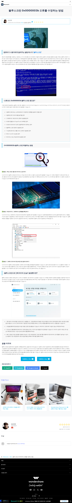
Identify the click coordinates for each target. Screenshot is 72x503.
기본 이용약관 (22, 498)
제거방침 (51, 498)
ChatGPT (8, 368)
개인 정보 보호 (28, 498)
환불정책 (46, 498)
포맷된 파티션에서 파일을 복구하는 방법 (11, 408)
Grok (45, 368)
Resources (5, 456)
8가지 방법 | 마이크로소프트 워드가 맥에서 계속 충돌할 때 (36, 408)
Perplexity (20, 368)
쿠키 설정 (34, 498)
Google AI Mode (33, 368)
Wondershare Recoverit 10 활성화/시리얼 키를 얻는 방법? (59, 408)
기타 (22, 22)
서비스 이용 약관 (40, 498)
